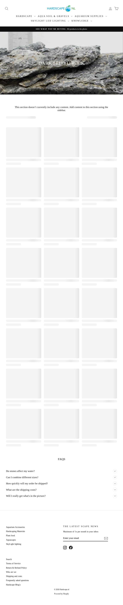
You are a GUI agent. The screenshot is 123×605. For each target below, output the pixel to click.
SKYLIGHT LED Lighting (49, 21)
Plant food (10, 535)
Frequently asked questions (17, 580)
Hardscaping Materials (15, 531)
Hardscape (24, 16)
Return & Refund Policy (16, 568)
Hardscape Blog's (13, 585)
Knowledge (81, 21)
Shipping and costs (14, 576)
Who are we (11, 572)
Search (9, 559)
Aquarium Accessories (15, 527)
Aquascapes (11, 540)
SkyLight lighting (13, 544)
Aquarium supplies (90, 16)
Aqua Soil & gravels (54, 16)
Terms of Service (13, 563)
